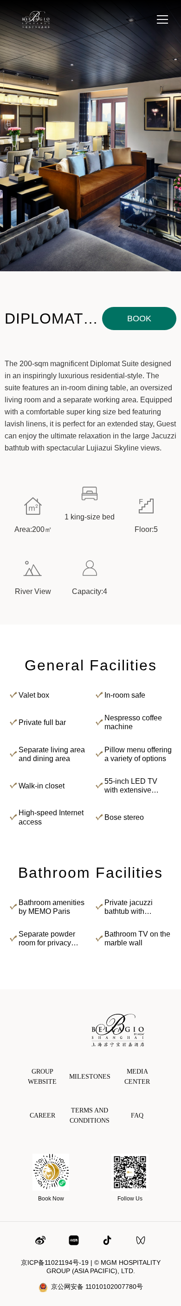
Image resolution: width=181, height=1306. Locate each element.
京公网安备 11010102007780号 (97, 1286)
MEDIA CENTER (137, 1076)
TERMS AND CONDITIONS (90, 1115)
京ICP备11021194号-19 (55, 1262)
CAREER (42, 1115)
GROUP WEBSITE (42, 1076)
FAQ (137, 1115)
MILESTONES (89, 1076)
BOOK (139, 318)
